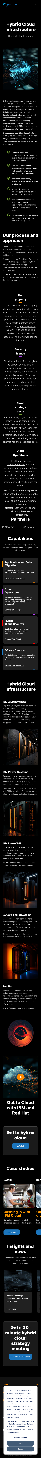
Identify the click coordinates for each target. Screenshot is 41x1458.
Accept (20, 1443)
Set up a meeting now (20, 1357)
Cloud (5, 1384)
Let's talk (20, 1146)
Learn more (11, 1232)
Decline (20, 1449)
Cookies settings (20, 1437)
